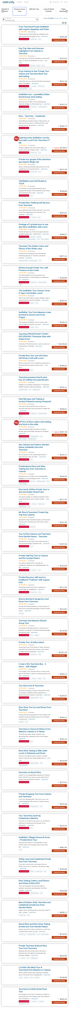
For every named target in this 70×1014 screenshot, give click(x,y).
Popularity (51, 18)
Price (61, 18)
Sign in (66, 2)
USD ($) (19, 2)
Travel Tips (56, 2)
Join (62, 2)
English (26, 2)
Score (56, 18)
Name (65, 18)
